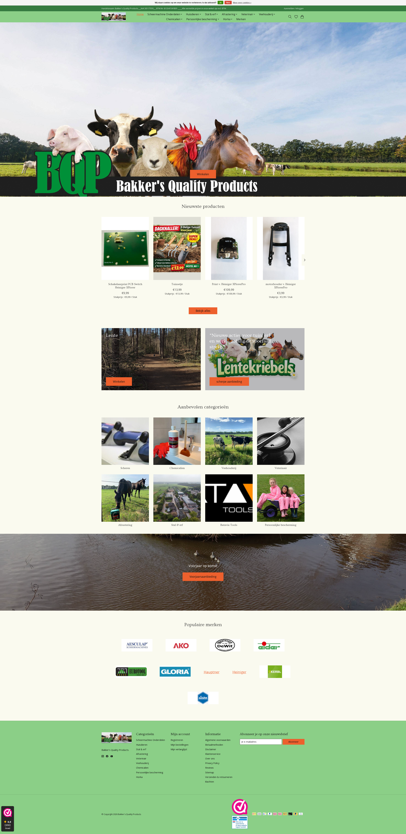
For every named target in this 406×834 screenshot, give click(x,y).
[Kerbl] (275, 672)
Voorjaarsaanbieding (203, 576)
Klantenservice (212, 753)
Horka (139, 777)
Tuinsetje (177, 284)
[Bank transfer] (259, 814)
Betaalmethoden (214, 744)
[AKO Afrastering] (181, 646)
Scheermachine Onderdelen (150, 739)
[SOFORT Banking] (275, 814)
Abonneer (293, 741)
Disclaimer (210, 749)
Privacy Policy (212, 763)
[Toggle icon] (290, 17)
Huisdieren (141, 744)
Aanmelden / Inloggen (294, 8)
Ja (220, 3)
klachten (209, 781)
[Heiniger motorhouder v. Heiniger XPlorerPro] (280, 248)
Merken (241, 19)
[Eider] (269, 646)
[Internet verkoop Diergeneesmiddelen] (240, 828)
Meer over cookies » (242, 3)
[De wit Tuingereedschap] (225, 646)
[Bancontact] (265, 814)
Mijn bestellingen (179, 744)
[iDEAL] (254, 814)
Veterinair (281, 468)
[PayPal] (270, 814)
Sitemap (209, 772)
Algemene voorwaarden (217, 739)
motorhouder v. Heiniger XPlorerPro (281, 286)
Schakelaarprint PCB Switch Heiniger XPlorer (125, 286)
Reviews (209, 767)
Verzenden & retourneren (218, 777)
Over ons (210, 758)
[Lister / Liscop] (203, 698)
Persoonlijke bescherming (280, 525)
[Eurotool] (131, 672)
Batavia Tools (228, 525)
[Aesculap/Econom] (137, 646)
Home (140, 14)
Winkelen (203, 174)
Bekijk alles (203, 311)
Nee (228, 3)
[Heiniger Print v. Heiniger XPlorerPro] (229, 248)
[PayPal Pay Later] (296, 814)
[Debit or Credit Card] (290, 814)
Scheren (125, 468)
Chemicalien (177, 468)
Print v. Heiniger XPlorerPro (229, 284)
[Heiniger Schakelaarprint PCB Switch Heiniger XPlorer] (125, 248)
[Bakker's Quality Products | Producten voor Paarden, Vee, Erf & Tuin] (114, 16)
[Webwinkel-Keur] (240, 814)
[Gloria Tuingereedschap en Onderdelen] (175, 672)
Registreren (177, 739)
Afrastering (125, 525)
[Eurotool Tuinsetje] (177, 248)
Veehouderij (229, 468)
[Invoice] (301, 814)
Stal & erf (177, 525)
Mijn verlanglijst (179, 749)
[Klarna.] (280, 814)
